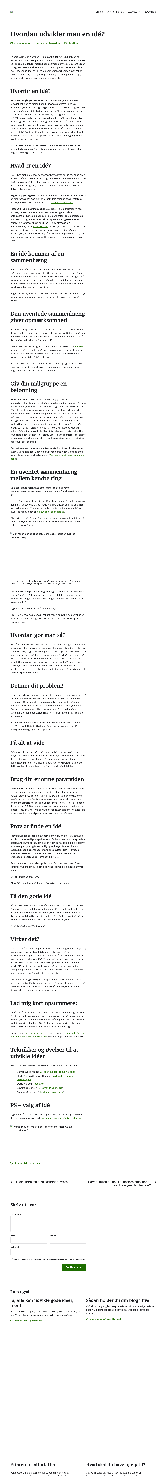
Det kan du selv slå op (62, 202)
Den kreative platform (51, 1092)
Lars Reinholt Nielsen (50, 43)
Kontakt (98, 12)
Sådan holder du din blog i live (117, 1300)
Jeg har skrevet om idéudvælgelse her (61, 1118)
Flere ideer (73, 43)
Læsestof (132, 12)
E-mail (53, 1235)
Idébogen (39, 1083)
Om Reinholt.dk (115, 12)
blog (92, 1319)
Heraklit (79, 346)
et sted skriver (40, 226)
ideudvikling (25, 1163)
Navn (13, 1235)
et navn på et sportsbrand (50, 511)
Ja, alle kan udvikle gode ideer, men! (41, 1302)
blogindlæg (100, 1319)
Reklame (36, 1163)
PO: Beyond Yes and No (49, 1088)
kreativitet (37, 1321)
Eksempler (151, 12)
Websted (14, 1247)
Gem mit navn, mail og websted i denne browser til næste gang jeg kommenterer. (49, 1259)
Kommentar (16, 1214)
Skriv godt (116, 1319)
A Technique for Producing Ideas (57, 1072)
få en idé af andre (34, 1033)
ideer (16, 1163)
